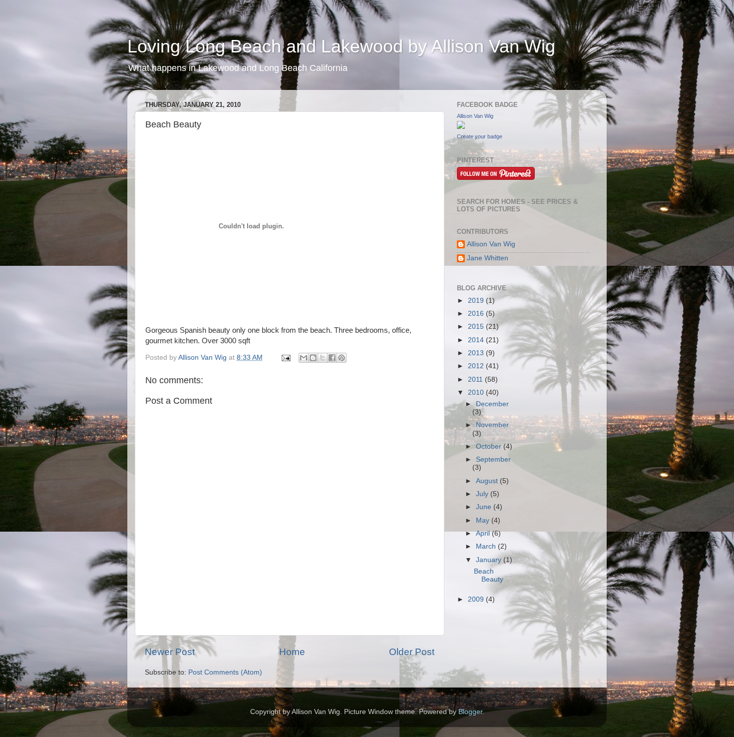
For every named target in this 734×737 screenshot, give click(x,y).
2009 (477, 599)
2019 (477, 300)
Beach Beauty (488, 575)
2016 (477, 313)
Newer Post (170, 652)
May (483, 520)
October (489, 446)
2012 (477, 366)
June (484, 507)
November (492, 425)
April (484, 533)
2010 (477, 392)
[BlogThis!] (313, 358)
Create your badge (479, 136)
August (488, 481)
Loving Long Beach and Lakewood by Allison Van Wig (341, 46)
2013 (477, 353)
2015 (477, 326)
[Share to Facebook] (332, 358)
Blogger (470, 712)
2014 (477, 340)
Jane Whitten (487, 258)
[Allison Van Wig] (461, 126)
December (492, 404)
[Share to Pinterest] (342, 358)
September (493, 459)
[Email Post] (285, 357)
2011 (476, 379)
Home (292, 652)
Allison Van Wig (475, 116)
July (483, 494)
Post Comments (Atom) (225, 672)
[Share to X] (323, 358)
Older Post (411, 652)
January (489, 560)
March (487, 546)
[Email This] (304, 358)
